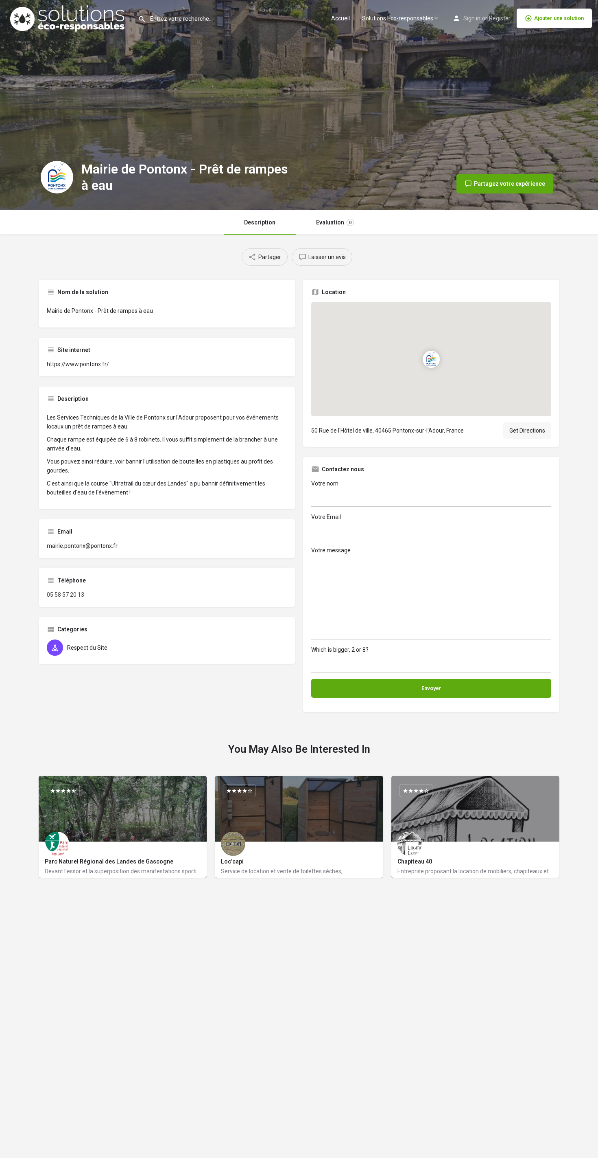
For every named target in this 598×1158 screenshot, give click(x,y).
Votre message (331, 550)
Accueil (340, 18)
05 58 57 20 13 (65, 594)
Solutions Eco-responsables (397, 18)
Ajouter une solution (559, 18)
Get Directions (527, 430)
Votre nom (324, 483)
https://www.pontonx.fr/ (78, 364)
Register (500, 18)
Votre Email (326, 517)
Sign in (471, 18)
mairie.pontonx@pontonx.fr (82, 546)
